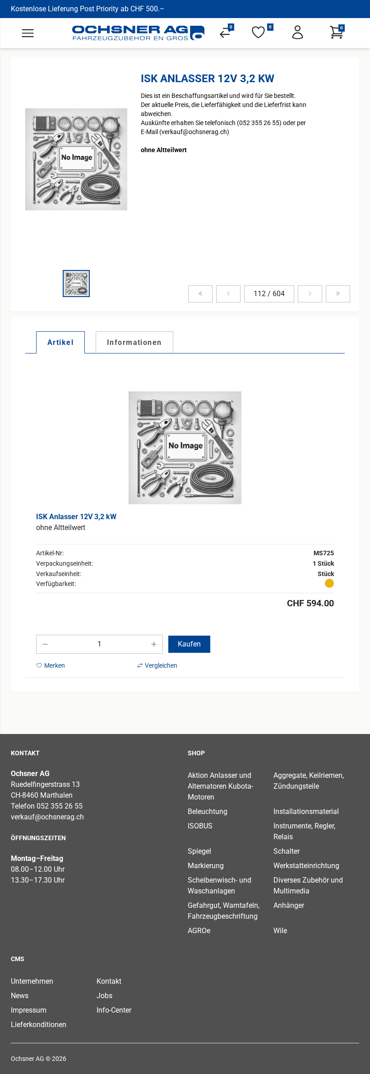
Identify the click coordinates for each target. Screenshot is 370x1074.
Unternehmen (32, 981)
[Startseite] (138, 33)
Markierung (206, 865)
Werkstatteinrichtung (306, 865)
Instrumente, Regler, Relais (304, 831)
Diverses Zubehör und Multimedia (308, 885)
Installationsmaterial (306, 811)
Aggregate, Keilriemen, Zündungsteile (308, 780)
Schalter (286, 851)
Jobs (104, 995)
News (19, 995)
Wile (280, 930)
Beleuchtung (207, 811)
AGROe (199, 930)
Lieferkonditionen (38, 1024)
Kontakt (109, 981)
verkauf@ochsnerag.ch (47, 817)
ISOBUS (200, 826)
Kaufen (189, 644)
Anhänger (288, 905)
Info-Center (114, 1010)
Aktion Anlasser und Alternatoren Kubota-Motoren (220, 786)
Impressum (28, 1010)
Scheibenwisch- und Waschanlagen (219, 885)
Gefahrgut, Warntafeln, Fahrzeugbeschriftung (223, 911)
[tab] (60, 342)
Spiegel (199, 851)
